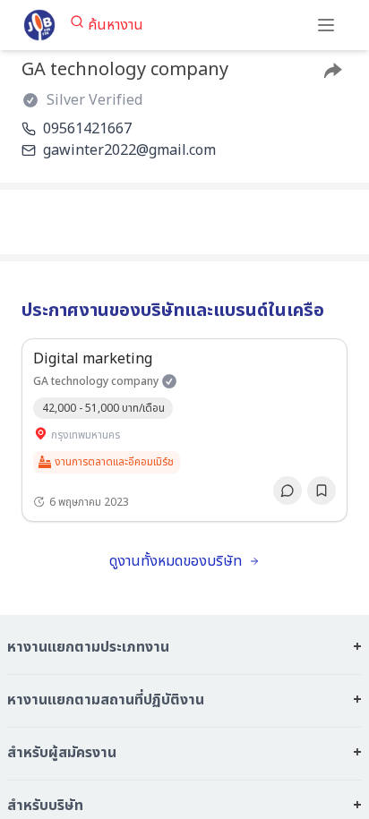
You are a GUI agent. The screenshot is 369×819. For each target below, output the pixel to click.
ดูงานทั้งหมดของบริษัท (175, 561)
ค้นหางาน (115, 25)
